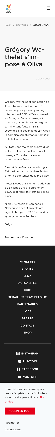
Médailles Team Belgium (27, 297)
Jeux (27, 276)
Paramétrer (12, 423)
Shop (27, 332)
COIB (27, 290)
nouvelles (22, 25)
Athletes (27, 261)
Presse (27, 318)
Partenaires (27, 304)
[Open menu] (48, 8)
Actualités (27, 283)
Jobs (27, 311)
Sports (27, 269)
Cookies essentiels (13, 429)
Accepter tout (20, 411)
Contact (27, 325)
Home (8, 25)
